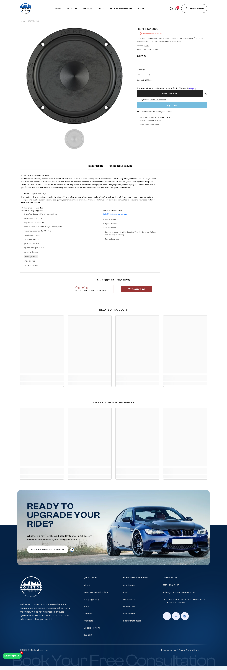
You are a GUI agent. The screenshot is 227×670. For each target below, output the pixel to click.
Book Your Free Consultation (113, 660)
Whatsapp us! (12, 655)
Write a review (136, 289)
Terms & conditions (189, 650)
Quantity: (141, 70)
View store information (149, 125)
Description (95, 165)
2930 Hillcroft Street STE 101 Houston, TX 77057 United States (184, 601)
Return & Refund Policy (96, 592)
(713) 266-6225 (171, 585)
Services (88, 613)
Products (88, 620)
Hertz (146, 46)
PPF (125, 592)
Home (22, 21)
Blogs (86, 606)
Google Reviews (92, 627)
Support (88, 634)
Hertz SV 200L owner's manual (115, 214)
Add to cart (169, 93)
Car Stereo (129, 585)
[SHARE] (205, 93)
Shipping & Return (120, 165)
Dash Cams (129, 606)
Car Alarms (129, 613)
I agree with (145, 99)
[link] (42, 379)
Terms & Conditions (158, 99)
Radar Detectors (132, 620)
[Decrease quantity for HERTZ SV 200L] (139, 75)
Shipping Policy (92, 599)
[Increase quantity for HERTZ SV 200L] (149, 75)
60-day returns (31, 256)
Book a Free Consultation (47, 549)
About (87, 585)
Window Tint (129, 599)
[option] (74, 76)
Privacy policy (168, 650)
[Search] (171, 8)
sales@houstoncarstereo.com (179, 592)
